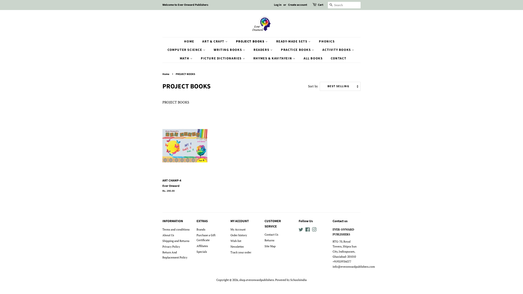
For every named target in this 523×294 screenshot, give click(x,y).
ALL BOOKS (313, 58)
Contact (338, 58)
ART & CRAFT (213, 41)
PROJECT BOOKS (250, 41)
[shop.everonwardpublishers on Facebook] (307, 230)
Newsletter (237, 246)
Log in (278, 5)
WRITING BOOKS (228, 50)
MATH (185, 58)
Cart (320, 5)
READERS (262, 50)
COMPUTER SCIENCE (185, 50)
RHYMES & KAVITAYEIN (273, 58)
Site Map (270, 246)
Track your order (240, 252)
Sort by (313, 86)
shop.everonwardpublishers (256, 280)
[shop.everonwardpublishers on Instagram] (314, 230)
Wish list (235, 241)
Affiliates (202, 246)
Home (189, 41)
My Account (238, 229)
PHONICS (327, 41)
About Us (168, 235)
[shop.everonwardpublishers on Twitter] (301, 230)
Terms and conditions (176, 229)
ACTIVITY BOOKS (337, 50)
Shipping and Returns (175, 241)
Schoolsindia (298, 280)
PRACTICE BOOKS (296, 50)
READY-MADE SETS (292, 41)
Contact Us (271, 234)
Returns (269, 240)
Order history (238, 235)
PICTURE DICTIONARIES (222, 58)
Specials (202, 252)
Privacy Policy (171, 246)
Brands (201, 229)
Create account (297, 5)
